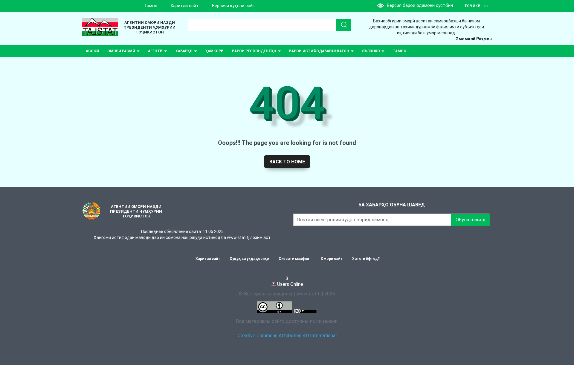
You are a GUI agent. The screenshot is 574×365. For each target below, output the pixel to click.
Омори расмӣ (121, 51)
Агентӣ (155, 51)
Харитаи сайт (184, 5)
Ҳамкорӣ (214, 51)
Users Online (289, 281)
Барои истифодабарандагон (319, 51)
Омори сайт (332, 259)
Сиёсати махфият (295, 259)
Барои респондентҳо (254, 51)
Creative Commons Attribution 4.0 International (287, 335)
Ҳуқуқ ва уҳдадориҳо (249, 259)
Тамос (150, 5)
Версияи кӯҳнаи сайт (233, 5)
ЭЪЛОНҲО (371, 51)
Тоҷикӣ (472, 6)
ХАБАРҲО (184, 51)
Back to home (287, 162)
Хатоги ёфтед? (366, 259)
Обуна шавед (471, 220)
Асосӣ (92, 51)
